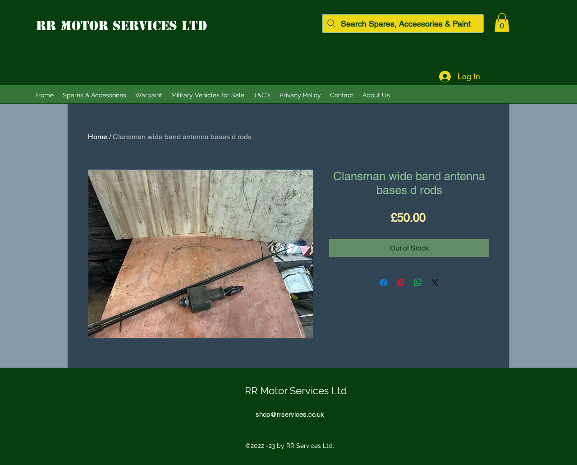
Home (97, 136)
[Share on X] (435, 282)
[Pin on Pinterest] (400, 282)
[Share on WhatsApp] (417, 282)
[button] (502, 22)
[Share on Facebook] (383, 282)
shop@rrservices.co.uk (290, 414)
